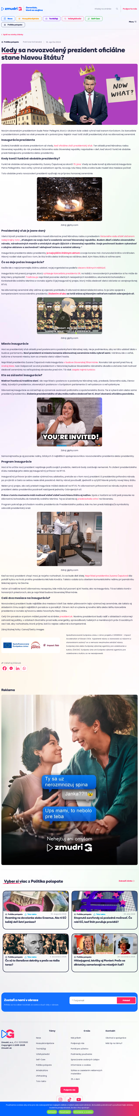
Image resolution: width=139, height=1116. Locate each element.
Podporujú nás (77, 1043)
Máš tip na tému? (114, 1043)
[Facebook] (5, 668)
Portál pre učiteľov (79, 1048)
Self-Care (40, 1059)
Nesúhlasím (65, 1112)
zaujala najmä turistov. (84, 369)
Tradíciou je (32, 277)
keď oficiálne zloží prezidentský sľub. (73, 145)
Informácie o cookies (81, 1065)
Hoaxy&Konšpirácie (45, 1043)
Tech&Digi (41, 1048)
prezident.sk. (66, 616)
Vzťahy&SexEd (42, 1054)
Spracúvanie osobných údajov (85, 1059)
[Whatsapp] (24, 668)
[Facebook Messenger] (11, 668)
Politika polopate (44, 1065)
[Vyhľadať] (117, 9)
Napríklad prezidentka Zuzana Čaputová (106, 575)
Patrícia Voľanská (32, 42)
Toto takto (41, 1081)
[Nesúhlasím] (134, 1108)
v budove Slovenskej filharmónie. (81, 362)
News (38, 1037)
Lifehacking (41, 1075)
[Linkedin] (18, 668)
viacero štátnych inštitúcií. (92, 267)
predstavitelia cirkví (88, 498)
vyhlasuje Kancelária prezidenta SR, (62, 273)
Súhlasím (52, 1112)
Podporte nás (130, 8)
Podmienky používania (81, 1054)
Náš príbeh (76, 1037)
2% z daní (75, 1079)
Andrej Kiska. (8, 366)
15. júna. (77, 164)
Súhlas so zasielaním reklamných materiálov (86, 1072)
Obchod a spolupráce (116, 1037)
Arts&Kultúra (42, 1070)
